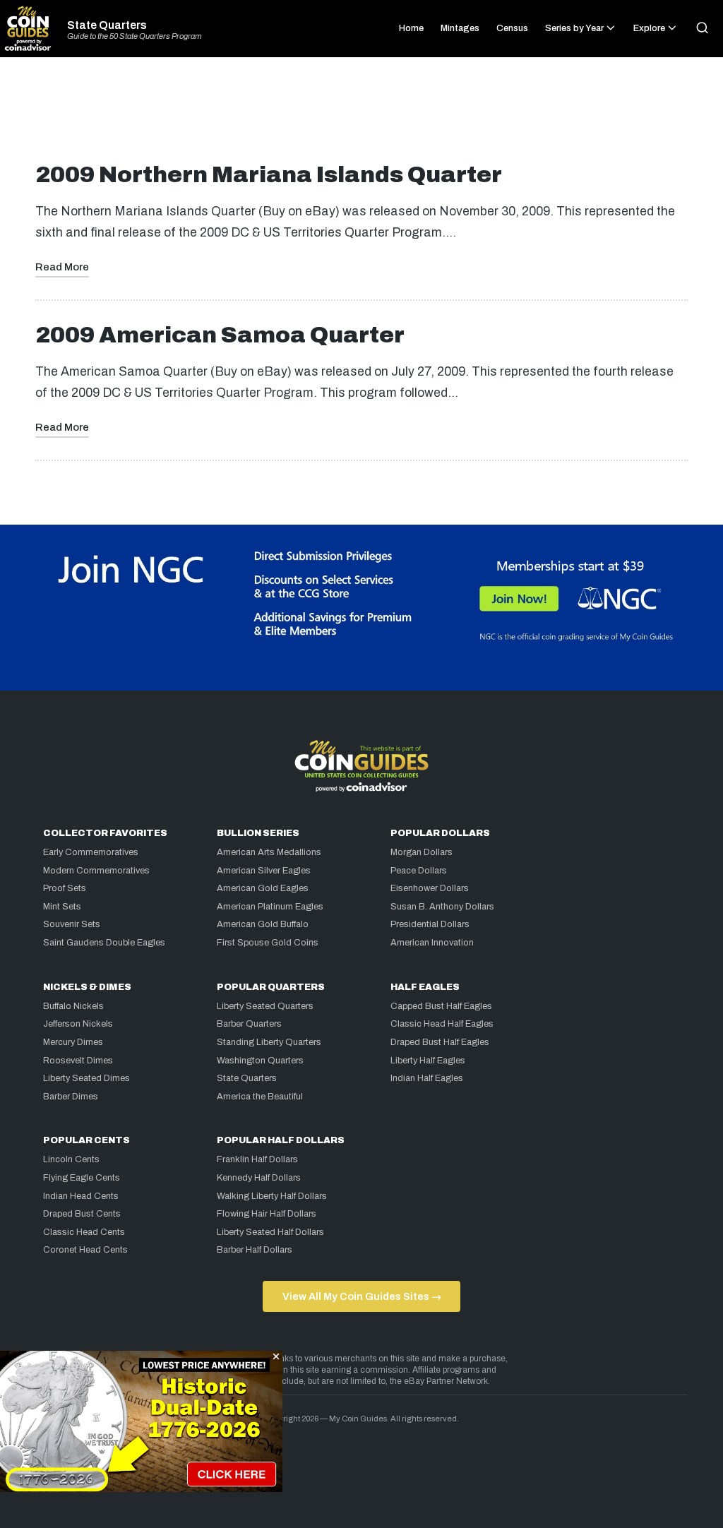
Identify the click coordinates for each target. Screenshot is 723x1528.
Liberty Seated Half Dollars (270, 1232)
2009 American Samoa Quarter (220, 335)
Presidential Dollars (430, 924)
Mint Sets (62, 907)
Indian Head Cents (81, 1196)
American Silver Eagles (264, 871)
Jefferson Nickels (78, 1024)
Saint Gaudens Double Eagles (104, 943)
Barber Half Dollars (254, 1250)
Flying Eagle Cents (81, 1178)
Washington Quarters (260, 1061)
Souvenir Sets (71, 924)
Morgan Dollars (421, 852)
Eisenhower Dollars (429, 888)
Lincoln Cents (71, 1159)
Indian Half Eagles (426, 1078)
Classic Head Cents (84, 1232)
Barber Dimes (70, 1097)
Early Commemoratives (90, 852)
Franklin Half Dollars (257, 1159)
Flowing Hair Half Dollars (266, 1214)
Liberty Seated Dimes (86, 1078)
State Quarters (107, 25)
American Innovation (432, 943)
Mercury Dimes (73, 1042)
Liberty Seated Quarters (265, 1006)
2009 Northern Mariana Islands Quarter (268, 174)
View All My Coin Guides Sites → (361, 1296)
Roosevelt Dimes (78, 1061)
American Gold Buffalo (263, 924)
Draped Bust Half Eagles (439, 1042)
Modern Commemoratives (96, 871)
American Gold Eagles (263, 888)
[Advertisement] (361, 116)
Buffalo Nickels (73, 1006)
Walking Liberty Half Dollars (272, 1196)
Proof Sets (64, 888)
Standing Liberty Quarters (269, 1042)
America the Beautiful (260, 1097)
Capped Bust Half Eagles (441, 1006)
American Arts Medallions (269, 852)
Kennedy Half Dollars (259, 1178)
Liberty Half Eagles (427, 1061)
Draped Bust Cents (82, 1214)
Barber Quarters (249, 1024)
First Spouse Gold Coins (267, 943)
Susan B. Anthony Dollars (442, 907)
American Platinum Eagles (270, 907)
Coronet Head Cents (85, 1250)
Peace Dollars (418, 871)
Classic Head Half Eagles (442, 1024)
